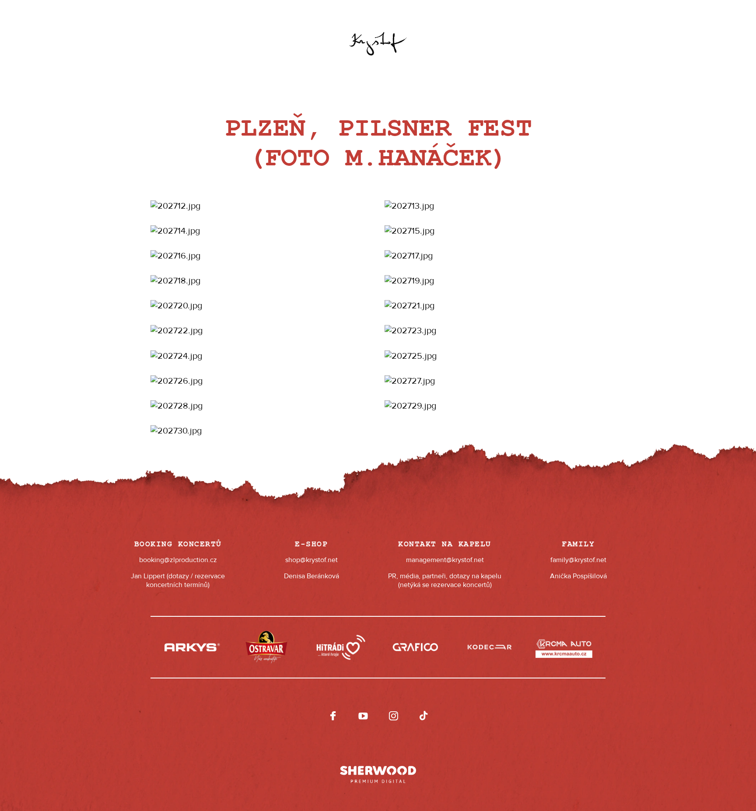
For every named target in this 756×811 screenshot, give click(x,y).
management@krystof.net (445, 560)
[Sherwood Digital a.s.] (378, 770)
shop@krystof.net (311, 560)
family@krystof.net (578, 560)
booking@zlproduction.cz (178, 560)
